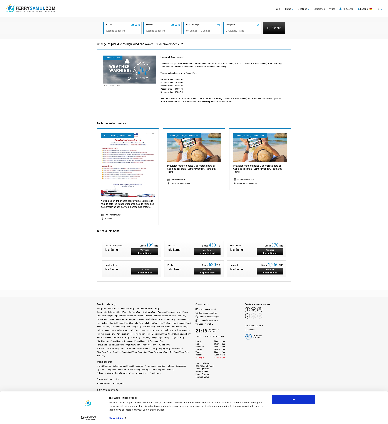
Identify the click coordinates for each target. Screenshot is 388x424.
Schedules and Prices (122, 366)
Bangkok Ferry (164, 312)
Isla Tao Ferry (165, 323)
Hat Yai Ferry (182, 319)
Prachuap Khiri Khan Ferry (108, 348)
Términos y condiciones (162, 369)
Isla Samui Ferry (151, 323)
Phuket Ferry (163, 345)
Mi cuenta (347, 9)
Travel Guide (133, 369)
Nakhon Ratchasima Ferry (127, 341)
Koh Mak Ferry (167, 330)
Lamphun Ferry (162, 337)
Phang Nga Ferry (149, 345)
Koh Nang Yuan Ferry (106, 334)
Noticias (170, 366)
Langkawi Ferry (177, 337)
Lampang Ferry (148, 337)
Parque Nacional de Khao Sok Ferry (112, 345)
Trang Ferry (184, 352)
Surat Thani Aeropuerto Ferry (156, 352)
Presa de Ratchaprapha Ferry (133, 348)
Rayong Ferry (164, 348)
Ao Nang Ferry (135, 312)
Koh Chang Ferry (134, 326)
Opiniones (101, 369)
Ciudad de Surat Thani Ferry (174, 316)
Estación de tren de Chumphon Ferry (126, 319)
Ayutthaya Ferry (149, 312)
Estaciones (319, 9)
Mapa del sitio (142, 373)
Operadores (181, 366)
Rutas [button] (288, 9)
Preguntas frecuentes (117, 369)
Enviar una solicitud (207, 309)
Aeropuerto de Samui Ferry (147, 308)
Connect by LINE (206, 324)
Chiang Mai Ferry (179, 312)
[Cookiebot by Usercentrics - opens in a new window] (88, 418)
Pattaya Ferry (134, 345)
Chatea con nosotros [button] (208, 313)
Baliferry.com (118, 383)
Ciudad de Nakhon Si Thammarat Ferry (144, 316)
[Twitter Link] (253, 309)
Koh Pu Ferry (152, 334)
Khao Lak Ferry (103, 326)
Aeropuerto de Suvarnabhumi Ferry (112, 312)
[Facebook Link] (247, 309)
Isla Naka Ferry (136, 323)
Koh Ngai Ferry (123, 334)
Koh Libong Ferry (137, 330)
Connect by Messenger (209, 317)
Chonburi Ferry (103, 316)
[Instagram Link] (259, 309)
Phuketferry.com (104, 383)
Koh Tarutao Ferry (183, 334)
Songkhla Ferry (119, 352)
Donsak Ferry (103, 319)
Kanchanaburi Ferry (181, 323)
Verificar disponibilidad (144, 251)
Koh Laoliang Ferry (120, 330)
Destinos (107, 366)
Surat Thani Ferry (134, 352)
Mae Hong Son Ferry (106, 341)
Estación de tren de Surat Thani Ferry (159, 319)
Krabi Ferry (135, 337)
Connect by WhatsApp (208, 320)
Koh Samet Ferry (166, 334)
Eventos (161, 366)
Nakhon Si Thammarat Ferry (152, 341)
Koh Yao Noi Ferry (104, 337)
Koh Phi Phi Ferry (138, 334)
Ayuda (332, 9)
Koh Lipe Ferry (153, 330)
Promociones (150, 366)
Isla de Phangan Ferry (119, 323)
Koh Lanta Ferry (103, 330)
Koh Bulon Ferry (118, 326)
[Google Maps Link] (247, 316)
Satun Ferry (177, 348)
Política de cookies (125, 373)
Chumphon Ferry (118, 316)
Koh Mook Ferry (182, 330)
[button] (370, 9)
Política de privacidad (106, 373)
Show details (116, 418)
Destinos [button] (302, 9)
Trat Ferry (101, 356)
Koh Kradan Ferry (179, 326)
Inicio (277, 9)
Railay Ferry (152, 348)
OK (293, 399)
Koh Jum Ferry (149, 326)
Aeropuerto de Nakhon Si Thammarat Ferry (115, 308)
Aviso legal (145, 369)
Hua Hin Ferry (103, 323)
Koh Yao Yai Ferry (121, 337)
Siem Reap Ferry (104, 352)
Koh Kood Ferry (163, 326)
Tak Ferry (174, 352)
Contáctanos (155, 373)
